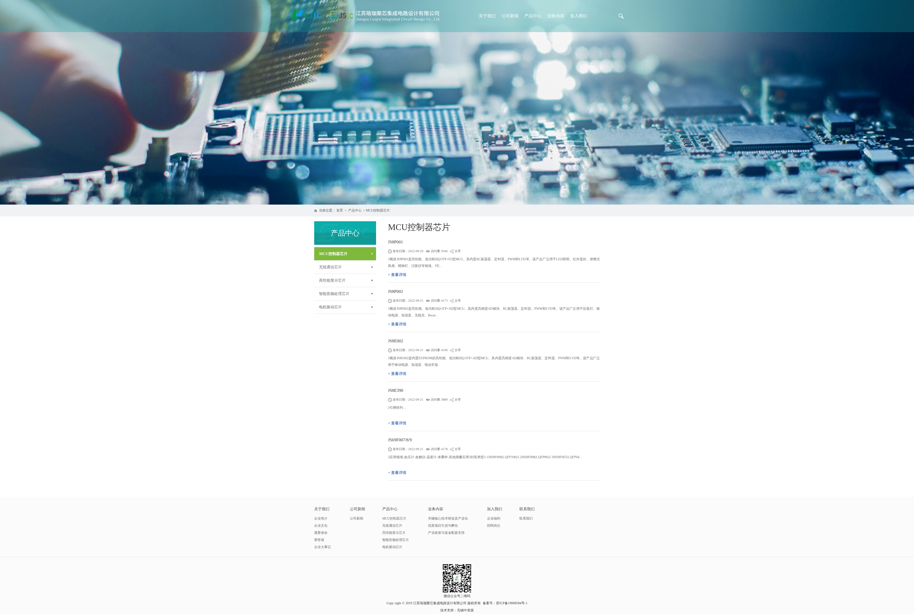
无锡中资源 (465, 610)
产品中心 (532, 16)
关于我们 (487, 16)
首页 (339, 210)
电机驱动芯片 (330, 307)
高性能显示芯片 (332, 280)
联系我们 (527, 509)
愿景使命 (321, 533)
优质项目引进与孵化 (443, 525)
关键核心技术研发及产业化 (448, 518)
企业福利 (493, 518)
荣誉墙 (319, 540)
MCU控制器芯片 (378, 210)
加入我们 (578, 16)
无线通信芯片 (330, 267)
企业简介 (321, 518)
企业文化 (321, 525)
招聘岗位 (493, 525)
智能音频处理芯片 (334, 294)
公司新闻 (510, 16)
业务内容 (555, 16)
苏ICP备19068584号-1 (511, 603)
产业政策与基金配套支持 (446, 533)
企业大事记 (322, 547)
